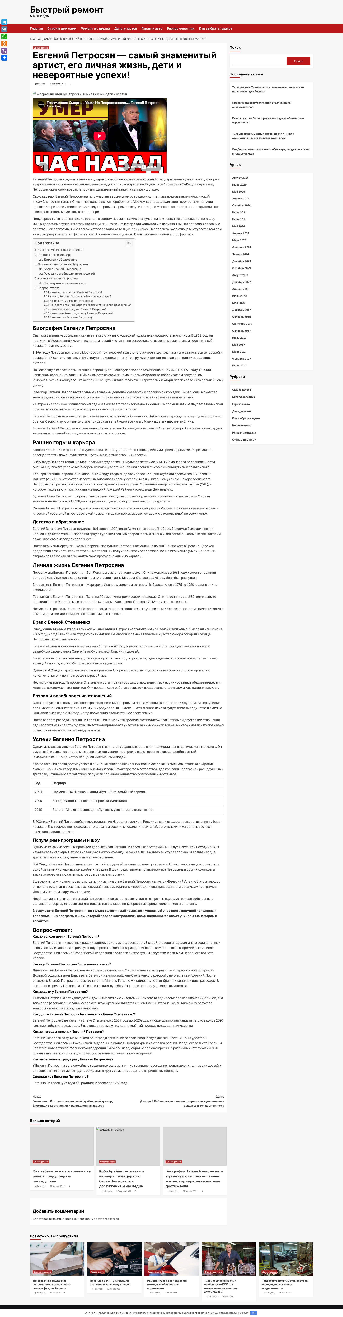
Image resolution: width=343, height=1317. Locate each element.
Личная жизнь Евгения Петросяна (63, 264)
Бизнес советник (181, 28)
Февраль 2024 (241, 247)
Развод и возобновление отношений (69, 273)
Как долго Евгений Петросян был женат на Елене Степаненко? (90, 304)
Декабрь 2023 (241, 261)
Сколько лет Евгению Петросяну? (72, 317)
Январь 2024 (240, 254)
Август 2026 (240, 177)
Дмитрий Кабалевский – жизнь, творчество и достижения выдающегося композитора (182, 1101)
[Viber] (4, 50)
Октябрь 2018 (241, 316)
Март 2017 (239, 351)
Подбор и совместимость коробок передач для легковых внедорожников (271, 151)
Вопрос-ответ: (48, 288)
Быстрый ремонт (67, 9)
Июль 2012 (239, 365)
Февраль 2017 (241, 358)
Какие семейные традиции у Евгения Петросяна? (81, 313)
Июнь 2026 (239, 184)
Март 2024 (239, 240)
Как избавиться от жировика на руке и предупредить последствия (62, 1176)
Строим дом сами (61, 28)
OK (253, 1312)
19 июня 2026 (113, 1289)
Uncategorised (41, 48)
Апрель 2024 (240, 233)
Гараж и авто (152, 28)
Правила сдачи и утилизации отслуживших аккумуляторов (261, 104)
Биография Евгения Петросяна (60, 250)
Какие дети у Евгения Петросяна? (71, 300)
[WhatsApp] (4, 36)
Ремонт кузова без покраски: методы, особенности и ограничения (268, 120)
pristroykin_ (40, 83)
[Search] (311, 28)
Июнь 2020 (239, 295)
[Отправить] (4, 57)
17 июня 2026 (170, 1292)
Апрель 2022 (240, 288)
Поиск (235, 47)
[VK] (4, 29)
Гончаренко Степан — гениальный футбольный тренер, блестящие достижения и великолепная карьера (73, 1101)
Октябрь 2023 (241, 268)
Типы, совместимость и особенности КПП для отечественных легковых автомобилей (263, 136)
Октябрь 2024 (241, 205)
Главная (36, 28)
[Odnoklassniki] (4, 43)
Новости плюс (241, 425)
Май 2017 (238, 344)
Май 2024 (238, 226)
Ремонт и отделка (95, 28)
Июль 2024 (239, 212)
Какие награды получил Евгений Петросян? (78, 309)
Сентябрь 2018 (242, 323)
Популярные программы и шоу (65, 283)
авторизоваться (107, 1218)
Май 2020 (238, 302)
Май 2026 (238, 191)
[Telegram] (4, 22)
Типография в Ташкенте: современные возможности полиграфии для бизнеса (268, 89)
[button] (127, 243)
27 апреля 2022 (58, 83)
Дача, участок (125, 28)
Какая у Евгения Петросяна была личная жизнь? (80, 296)
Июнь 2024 (239, 219)
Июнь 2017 (239, 337)
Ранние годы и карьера (55, 255)
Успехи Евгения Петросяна (58, 278)
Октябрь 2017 (241, 330)
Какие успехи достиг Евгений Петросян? (76, 292)
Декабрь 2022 (241, 282)
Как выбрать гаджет (215, 28)
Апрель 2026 (240, 198)
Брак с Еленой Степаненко (62, 269)
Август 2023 (240, 275)
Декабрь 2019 (241, 309)
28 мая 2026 (227, 1296)
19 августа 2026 (57, 1292)
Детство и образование (60, 259)
